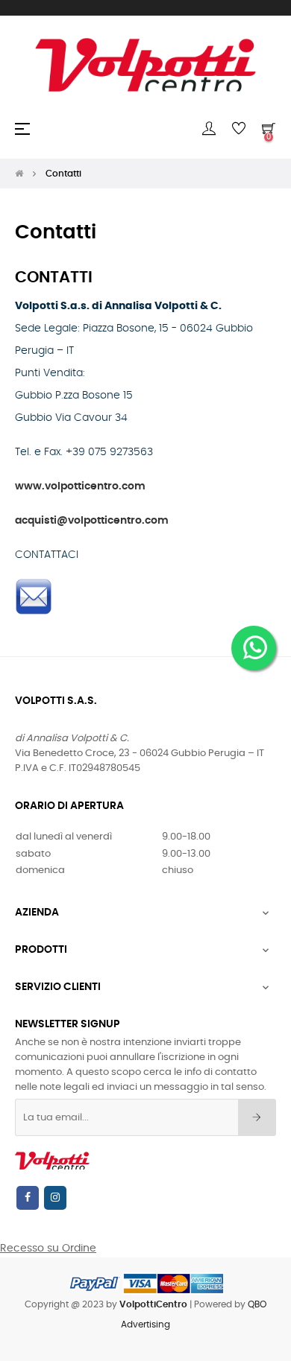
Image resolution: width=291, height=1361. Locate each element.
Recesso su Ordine (48, 1248)
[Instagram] (55, 1198)
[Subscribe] (257, 1117)
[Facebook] (27, 1198)
